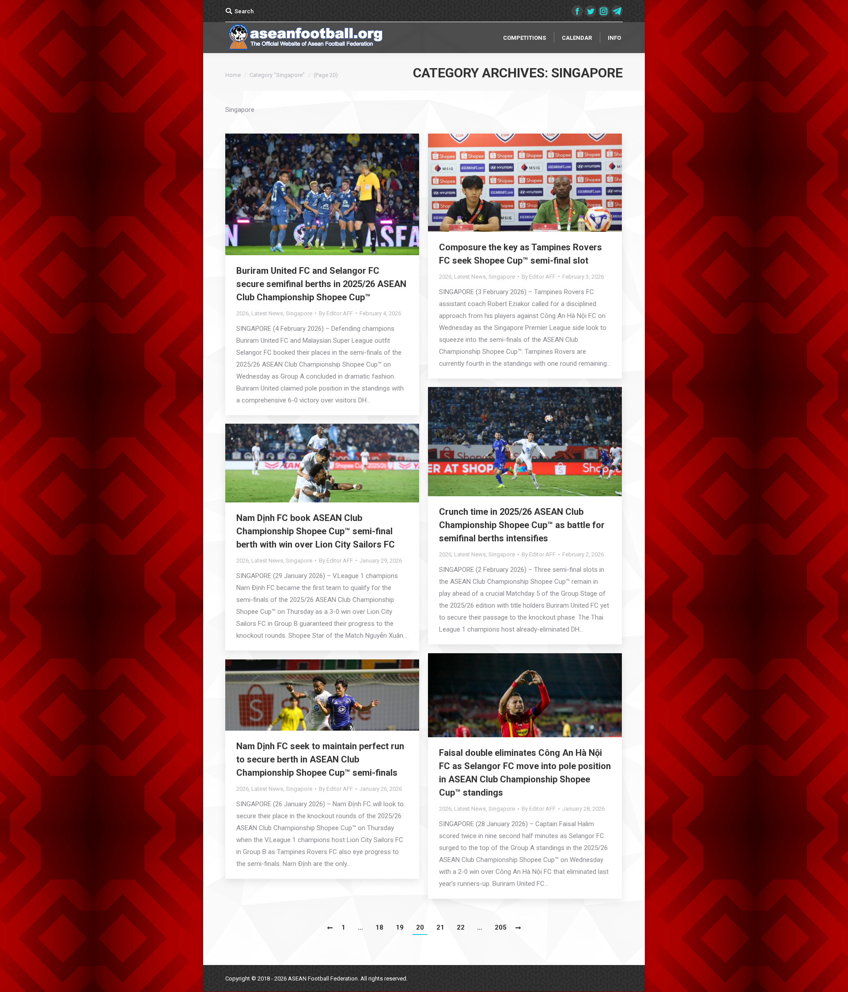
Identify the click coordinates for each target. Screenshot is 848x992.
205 (501, 927)
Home (233, 75)
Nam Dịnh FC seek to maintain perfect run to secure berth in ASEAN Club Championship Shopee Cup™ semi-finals (320, 759)
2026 (242, 313)
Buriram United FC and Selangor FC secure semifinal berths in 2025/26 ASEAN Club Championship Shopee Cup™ (321, 284)
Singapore (299, 313)
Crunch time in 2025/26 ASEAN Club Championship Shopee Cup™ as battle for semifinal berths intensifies (522, 525)
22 (461, 927)
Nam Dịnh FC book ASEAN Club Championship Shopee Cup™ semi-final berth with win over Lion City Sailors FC (315, 531)
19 (400, 927)
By (336, 313)
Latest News (267, 313)
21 (440, 927)
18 (379, 927)
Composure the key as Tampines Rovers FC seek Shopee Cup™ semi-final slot (520, 254)
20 (420, 927)
